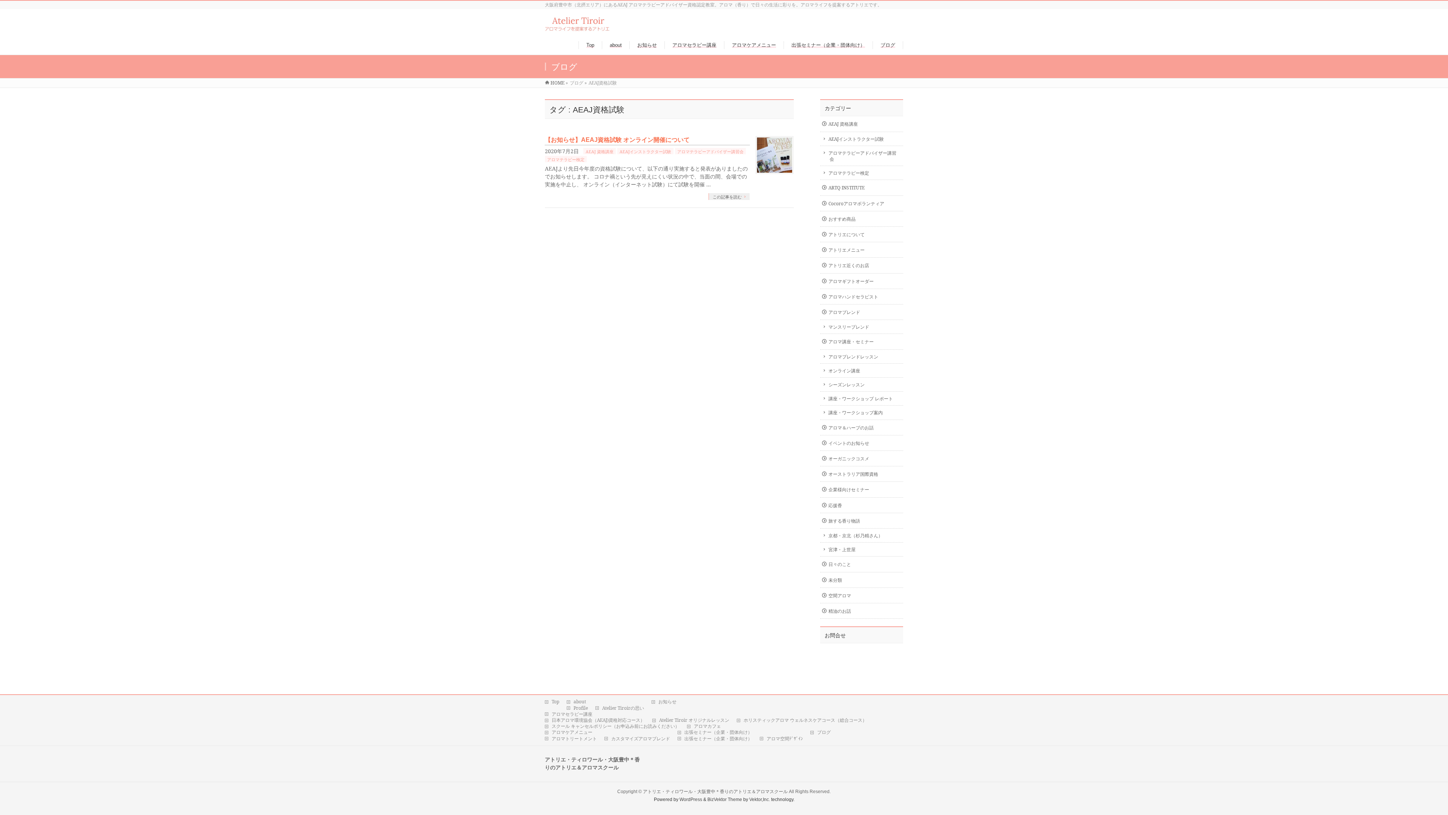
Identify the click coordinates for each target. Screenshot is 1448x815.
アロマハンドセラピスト (853, 297)
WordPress (691, 799)
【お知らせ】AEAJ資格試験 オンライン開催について (617, 140)
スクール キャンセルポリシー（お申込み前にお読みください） (616, 726)
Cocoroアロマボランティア (856, 203)
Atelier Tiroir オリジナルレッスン (694, 720)
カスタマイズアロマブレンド (640, 739)
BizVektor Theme (724, 799)
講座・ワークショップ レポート (860, 398)
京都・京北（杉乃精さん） (855, 535)
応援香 (835, 505)
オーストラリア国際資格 (853, 474)
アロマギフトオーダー (851, 281)
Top (555, 702)
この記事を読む (727, 197)
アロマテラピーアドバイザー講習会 (710, 151)
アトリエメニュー (846, 250)
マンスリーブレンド (848, 327)
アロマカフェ (707, 726)
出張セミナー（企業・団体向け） (718, 732)
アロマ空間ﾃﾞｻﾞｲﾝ (785, 739)
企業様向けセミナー (848, 489)
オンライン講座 (844, 371)
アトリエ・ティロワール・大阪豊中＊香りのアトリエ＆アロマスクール (715, 791)
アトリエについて (846, 234)
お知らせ (667, 702)
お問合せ (835, 635)
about (580, 702)
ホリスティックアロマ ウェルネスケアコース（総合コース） (805, 720)
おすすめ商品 (842, 219)
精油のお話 (839, 611)
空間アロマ (839, 595)
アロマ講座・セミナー (851, 341)
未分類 (835, 580)
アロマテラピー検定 (565, 159)
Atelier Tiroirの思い (623, 708)
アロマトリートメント (574, 739)
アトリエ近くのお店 (848, 265)
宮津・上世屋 (842, 549)
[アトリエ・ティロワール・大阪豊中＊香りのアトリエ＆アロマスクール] (577, 28)
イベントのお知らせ (848, 443)
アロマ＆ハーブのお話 (851, 427)
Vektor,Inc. (759, 799)
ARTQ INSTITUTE (846, 188)
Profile (581, 708)
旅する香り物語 (844, 521)
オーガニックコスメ (848, 458)
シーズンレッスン (846, 384)
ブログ (824, 732)
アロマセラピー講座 (572, 714)
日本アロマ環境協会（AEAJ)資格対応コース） (598, 720)
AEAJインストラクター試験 (645, 151)
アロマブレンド (844, 312)
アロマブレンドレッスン (853, 357)
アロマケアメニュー (572, 732)
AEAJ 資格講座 (600, 151)
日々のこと (839, 564)
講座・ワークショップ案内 (855, 412)
